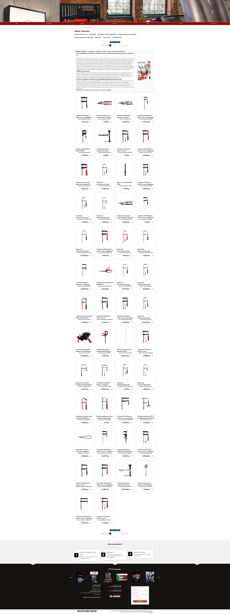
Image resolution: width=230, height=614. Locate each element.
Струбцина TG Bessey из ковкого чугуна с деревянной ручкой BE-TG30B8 (145, 183)
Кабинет (180, 23)
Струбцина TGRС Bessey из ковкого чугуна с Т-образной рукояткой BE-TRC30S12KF (104, 450)
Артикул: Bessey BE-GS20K (84, 386)
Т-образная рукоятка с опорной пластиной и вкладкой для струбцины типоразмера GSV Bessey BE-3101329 (104, 150)
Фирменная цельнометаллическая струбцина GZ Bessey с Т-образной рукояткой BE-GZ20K (144, 384)
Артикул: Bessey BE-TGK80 (146, 453)
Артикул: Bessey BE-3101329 (104, 152)
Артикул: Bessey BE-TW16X (125, 185)
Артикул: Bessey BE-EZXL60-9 (145, 486)
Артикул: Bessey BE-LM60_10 (84, 185)
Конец (126, 45)
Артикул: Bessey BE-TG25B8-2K (146, 352)
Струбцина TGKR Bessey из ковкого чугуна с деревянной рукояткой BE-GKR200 (145, 217)
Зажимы (92, 34)
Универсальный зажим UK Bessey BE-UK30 (83, 149)
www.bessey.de (126, 69)
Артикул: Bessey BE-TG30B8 (145, 185)
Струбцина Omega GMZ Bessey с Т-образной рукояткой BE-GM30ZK (103, 384)
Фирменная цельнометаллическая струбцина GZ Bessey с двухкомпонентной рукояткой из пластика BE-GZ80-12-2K (125, 384)
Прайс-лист (115, 23)
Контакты (82, 23)
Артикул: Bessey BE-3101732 (125, 352)
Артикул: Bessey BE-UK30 (84, 152)
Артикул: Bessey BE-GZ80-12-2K (125, 386)
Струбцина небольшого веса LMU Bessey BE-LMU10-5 (84, 317)
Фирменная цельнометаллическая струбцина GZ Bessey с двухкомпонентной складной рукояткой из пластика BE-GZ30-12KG (145, 250)
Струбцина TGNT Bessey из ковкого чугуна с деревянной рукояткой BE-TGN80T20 (125, 417)
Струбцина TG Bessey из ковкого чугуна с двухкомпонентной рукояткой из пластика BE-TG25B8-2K (145, 350)
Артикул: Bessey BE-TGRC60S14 (105, 252)
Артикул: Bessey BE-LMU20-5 (84, 419)
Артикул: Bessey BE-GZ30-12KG (146, 252)
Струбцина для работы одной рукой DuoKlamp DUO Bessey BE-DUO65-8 (124, 450)
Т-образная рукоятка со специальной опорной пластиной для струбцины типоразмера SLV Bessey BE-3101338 (125, 484)
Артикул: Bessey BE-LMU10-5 (84, 319)
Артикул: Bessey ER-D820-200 (105, 286)
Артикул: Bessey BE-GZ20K (146, 386)
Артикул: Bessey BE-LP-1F (145, 419)
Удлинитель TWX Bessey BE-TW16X (124, 183)
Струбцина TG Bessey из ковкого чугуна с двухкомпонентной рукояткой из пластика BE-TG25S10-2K (125, 150)
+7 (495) (87, 7)
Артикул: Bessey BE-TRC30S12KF (105, 453)
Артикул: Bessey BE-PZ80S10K (84, 286)
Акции (148, 23)
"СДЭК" (122, 555)
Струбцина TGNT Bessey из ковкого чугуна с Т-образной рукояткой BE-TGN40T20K (84, 517)
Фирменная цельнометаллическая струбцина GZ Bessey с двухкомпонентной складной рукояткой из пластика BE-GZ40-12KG (84, 250)
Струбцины (116, 37)
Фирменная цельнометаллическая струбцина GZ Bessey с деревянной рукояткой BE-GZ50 (144, 317)
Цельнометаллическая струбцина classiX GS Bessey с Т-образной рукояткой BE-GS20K (84, 384)
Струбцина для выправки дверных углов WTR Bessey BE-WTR (83, 350)
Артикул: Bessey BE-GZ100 (105, 185)
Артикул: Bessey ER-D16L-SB (125, 219)
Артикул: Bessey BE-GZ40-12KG (84, 252)
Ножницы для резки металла (84, 37)
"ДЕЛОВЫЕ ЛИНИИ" (116, 555)
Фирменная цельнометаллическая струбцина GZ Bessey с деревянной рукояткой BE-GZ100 (103, 183)
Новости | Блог (213, 23)
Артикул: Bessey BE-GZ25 (125, 252)
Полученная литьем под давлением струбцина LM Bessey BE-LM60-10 (83, 183)
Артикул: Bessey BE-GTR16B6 (104, 419)
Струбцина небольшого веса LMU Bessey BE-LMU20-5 (84, 417)
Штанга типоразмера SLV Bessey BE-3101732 (124, 350)
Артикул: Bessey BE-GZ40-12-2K (84, 219)
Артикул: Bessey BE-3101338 (125, 486)
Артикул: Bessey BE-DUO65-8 (125, 453)
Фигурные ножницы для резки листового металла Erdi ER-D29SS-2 (103, 116)
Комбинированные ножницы (127, 34)
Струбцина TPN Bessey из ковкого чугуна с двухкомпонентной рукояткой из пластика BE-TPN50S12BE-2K (84, 484)
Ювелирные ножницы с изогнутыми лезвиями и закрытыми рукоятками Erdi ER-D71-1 (83, 450)
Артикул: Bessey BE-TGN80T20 (125, 419)
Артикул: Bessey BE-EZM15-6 (104, 352)
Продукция (49, 23)
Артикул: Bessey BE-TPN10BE (84, 119)
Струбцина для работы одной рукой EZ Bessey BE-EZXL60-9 (144, 484)
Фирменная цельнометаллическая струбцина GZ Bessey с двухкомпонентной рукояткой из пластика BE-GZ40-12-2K (84, 217)
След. (122, 45)
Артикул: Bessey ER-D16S (125, 119)
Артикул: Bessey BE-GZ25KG (125, 286)
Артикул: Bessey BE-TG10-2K (104, 520)
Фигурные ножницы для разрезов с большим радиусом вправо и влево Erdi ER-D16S (124, 116)
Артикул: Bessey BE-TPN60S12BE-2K (105, 319)
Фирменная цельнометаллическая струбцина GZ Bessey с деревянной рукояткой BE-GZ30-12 (144, 283)
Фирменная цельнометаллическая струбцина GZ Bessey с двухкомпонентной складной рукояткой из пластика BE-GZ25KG (125, 283)
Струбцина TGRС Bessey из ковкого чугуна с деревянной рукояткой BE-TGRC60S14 (104, 250)
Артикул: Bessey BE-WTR (84, 352)
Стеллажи (106, 37)
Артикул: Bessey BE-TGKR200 (145, 219)
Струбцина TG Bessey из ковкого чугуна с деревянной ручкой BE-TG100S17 (125, 317)
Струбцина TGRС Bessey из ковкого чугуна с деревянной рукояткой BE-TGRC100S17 (104, 484)
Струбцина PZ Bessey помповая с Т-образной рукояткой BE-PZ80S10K (82, 283)
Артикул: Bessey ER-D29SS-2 (104, 119)
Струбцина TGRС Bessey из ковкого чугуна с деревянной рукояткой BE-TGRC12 (145, 150)
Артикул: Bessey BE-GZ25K (105, 219)
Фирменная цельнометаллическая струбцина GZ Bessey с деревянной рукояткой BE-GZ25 (124, 250)
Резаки (98, 37)
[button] (71, 577)
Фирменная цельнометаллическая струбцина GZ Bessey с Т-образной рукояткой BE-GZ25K (103, 217)
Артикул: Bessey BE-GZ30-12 (145, 286)
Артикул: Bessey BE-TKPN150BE (146, 119)
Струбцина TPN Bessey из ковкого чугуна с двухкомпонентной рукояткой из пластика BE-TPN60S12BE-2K (104, 317)
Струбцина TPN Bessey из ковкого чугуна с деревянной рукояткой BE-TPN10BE (84, 116)
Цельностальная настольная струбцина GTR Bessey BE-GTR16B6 (104, 417)
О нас (16, 23)
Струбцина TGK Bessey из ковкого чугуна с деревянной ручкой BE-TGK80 (145, 450)
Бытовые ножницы (81, 34)
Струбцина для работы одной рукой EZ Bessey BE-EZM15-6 (103, 350)
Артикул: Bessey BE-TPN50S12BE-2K (84, 486)
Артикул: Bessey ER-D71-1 (84, 453)
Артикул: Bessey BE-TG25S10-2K (125, 152)
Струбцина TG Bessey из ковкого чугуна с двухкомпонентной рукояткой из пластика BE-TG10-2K (104, 517)
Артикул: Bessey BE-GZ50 (145, 319)
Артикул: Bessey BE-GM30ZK (104, 386)
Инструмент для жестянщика (107, 34)
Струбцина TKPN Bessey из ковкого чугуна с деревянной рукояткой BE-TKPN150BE (145, 116)
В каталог (79, 581)
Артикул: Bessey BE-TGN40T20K (84, 520)
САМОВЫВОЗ (111, 557)
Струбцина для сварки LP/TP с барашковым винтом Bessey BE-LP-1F (145, 417)
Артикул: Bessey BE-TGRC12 (146, 152)
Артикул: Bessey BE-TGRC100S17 (105, 486)
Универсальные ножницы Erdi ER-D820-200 (104, 283)
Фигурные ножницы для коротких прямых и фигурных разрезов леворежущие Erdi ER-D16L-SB (125, 217)
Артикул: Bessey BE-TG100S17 (125, 319)
